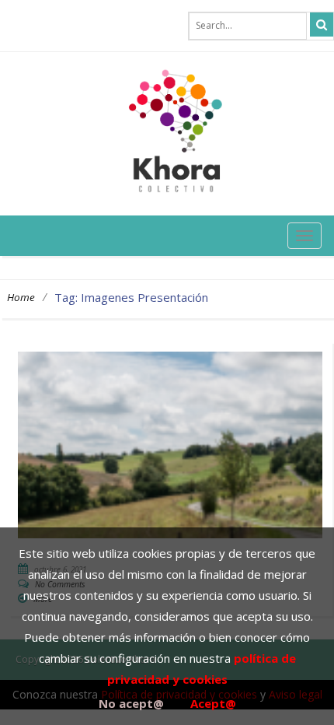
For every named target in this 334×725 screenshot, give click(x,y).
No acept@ (131, 703)
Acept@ (213, 703)
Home (21, 297)
